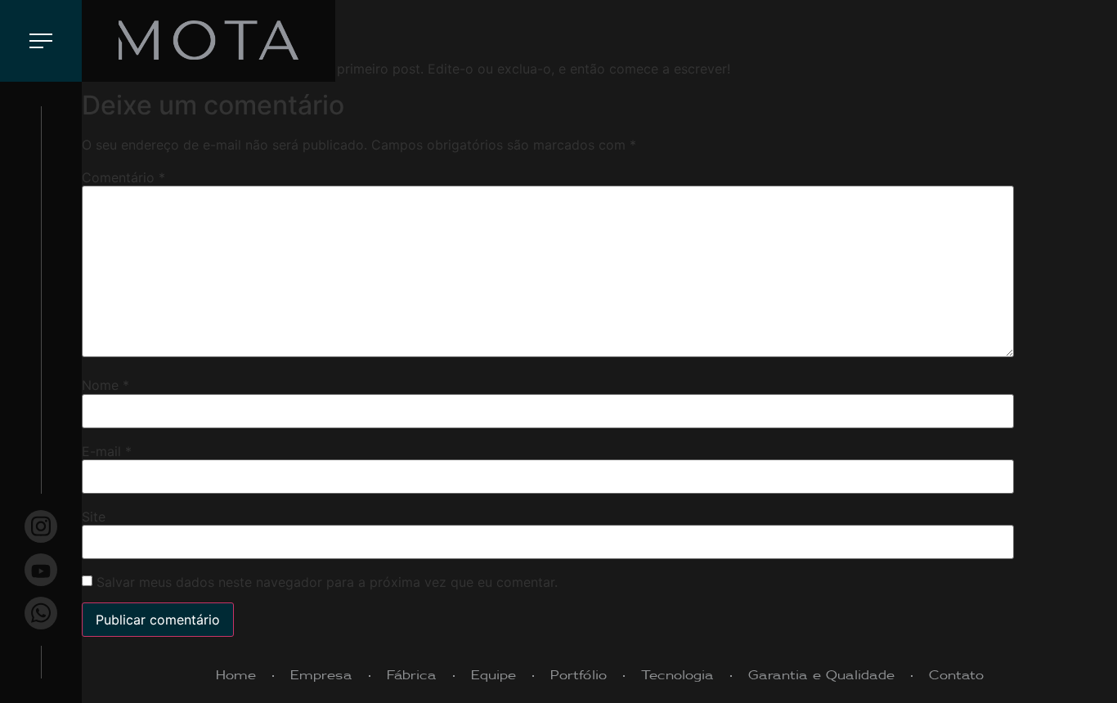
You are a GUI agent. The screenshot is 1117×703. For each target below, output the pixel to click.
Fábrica (412, 675)
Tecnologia (677, 675)
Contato (956, 675)
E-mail (107, 451)
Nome (105, 385)
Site (93, 516)
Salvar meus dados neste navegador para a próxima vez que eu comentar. (327, 582)
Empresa (321, 675)
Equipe (493, 675)
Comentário (123, 177)
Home (236, 675)
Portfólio (578, 675)
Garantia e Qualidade (821, 675)
